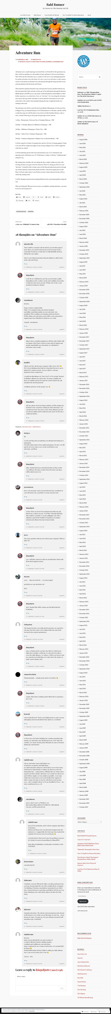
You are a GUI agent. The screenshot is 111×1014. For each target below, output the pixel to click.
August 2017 (83, 353)
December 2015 (84, 428)
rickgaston (28, 625)
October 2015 (83, 436)
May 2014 (82, 495)
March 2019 (83, 278)
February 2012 (83, 601)
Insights (22, 61)
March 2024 (83, 159)
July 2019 (82, 266)
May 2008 (82, 779)
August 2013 (83, 530)
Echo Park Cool (82, 954)
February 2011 (83, 649)
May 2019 (82, 274)
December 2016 (84, 384)
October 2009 (83, 712)
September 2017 (84, 349)
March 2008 (83, 787)
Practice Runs (41, 61)
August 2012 (83, 578)
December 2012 (84, 562)
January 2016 (83, 424)
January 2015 (83, 463)
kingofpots (37, 59)
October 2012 (83, 570)
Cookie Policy (32, 1011)
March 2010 (83, 692)
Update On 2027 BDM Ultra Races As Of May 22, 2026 (89, 117)
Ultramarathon (57, 61)
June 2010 (82, 680)
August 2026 (83, 139)
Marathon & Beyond (83, 966)
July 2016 (82, 404)
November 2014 (84, 471)
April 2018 (82, 321)
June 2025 (82, 155)
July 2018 (82, 309)
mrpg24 (27, 433)
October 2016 (83, 392)
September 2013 (84, 526)
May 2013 (82, 542)
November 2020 (84, 218)
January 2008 (83, 795)
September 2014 (84, 479)
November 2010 (84, 661)
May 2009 (82, 732)
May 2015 (82, 447)
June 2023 (82, 171)
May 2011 (82, 637)
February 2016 (83, 420)
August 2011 (83, 625)
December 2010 (84, 657)
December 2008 (84, 752)
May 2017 (82, 365)
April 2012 (82, 594)
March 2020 (83, 238)
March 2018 (83, 325)
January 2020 (83, 246)
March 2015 (83, 455)
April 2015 (82, 451)
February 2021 (83, 211)
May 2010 (82, 684)
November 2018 (84, 293)
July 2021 (82, 203)
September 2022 (84, 187)
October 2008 (83, 759)
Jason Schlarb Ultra (83, 962)
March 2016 (83, 416)
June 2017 (82, 361)
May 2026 (82, 147)
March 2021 (83, 207)
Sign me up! (82, 901)
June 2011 (82, 633)
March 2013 (83, 550)
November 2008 (84, 756)
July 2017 (82, 357)
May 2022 (82, 195)
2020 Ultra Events (25, 15)
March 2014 (83, 503)
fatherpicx (28, 880)
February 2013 (83, 554)
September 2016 (84, 396)
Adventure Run (21, 211)
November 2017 (84, 341)
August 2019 (83, 262)
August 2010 (83, 673)
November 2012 (84, 566)
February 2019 (83, 282)
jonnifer (27, 363)
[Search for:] (89, 77)
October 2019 (83, 254)
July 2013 (82, 534)
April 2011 (82, 641)
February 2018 (83, 329)
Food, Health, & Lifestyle (52, 15)
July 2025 (82, 151)
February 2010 (83, 696)
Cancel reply (56, 970)
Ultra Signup (81, 993)
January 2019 (83, 286)
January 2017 (83, 380)
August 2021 (83, 199)
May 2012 (82, 590)
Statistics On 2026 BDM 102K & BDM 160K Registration (89, 101)
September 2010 (84, 669)
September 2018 (84, 301)
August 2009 (83, 720)
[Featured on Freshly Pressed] (83, 67)
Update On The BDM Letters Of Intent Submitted (87, 122)
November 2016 (84, 388)
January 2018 (83, 333)
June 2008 (82, 775)
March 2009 (83, 740)
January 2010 (83, 700)
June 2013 (82, 538)
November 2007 (84, 803)
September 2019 (84, 258)
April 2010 (82, 688)
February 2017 (83, 376)
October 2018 (83, 297)
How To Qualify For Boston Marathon (73, 15)
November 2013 (84, 519)
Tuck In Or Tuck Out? (83, 839)
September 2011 (84, 621)
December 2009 (84, 704)
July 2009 (82, 724)
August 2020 (83, 226)
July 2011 (82, 629)
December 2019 (84, 250)
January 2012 (83, 605)
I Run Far (80, 958)
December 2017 (84, 337)
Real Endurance (82, 974)
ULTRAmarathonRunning (85, 997)
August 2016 (83, 400)
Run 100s (80, 978)
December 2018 (84, 289)
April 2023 (82, 175)
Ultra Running (81, 989)
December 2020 (84, 214)
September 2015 (84, 440)
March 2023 (83, 179)
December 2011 (84, 609)
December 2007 (84, 799)
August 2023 (83, 167)
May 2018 (82, 317)
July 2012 (82, 582)
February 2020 (83, 242)
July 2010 (82, 677)
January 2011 (83, 653)
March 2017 (83, 372)
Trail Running (81, 985)
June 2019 (82, 270)
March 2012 (83, 598)
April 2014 (82, 499)
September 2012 (84, 574)
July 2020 (82, 230)
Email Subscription (85, 882)
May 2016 (82, 408)
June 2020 (82, 234)
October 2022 (83, 183)
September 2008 (84, 763)
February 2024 (83, 163)
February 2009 (83, 744)
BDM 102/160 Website (84, 938)
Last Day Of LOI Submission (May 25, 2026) (88, 111)
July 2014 (82, 487)
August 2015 (83, 444)
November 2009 (84, 708)
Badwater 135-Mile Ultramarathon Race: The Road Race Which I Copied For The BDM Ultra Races (89, 94)
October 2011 (83, 617)
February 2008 (83, 791)
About (89, 15)
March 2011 (83, 645)
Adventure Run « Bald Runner (31, 427)
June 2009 (82, 728)
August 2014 (83, 483)
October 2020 (83, 222)
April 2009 (82, 736)
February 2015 (83, 459)
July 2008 (82, 771)
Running (49, 61)
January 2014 (83, 511)
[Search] (99, 77)
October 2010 (83, 665)
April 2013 (82, 546)
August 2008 (83, 767)
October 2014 (83, 475)
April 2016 (82, 412)
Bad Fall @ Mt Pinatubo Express (87, 836)
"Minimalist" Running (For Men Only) (88, 849)
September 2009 (84, 716)
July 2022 (82, 191)
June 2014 (82, 491)
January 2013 (83, 558)
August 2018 (83, 305)
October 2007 (83, 807)
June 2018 (82, 313)
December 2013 (84, 515)
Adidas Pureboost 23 (84, 106)
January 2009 (83, 748)
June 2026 (82, 143)
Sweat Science (81, 982)
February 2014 (83, 507)
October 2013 (83, 522)
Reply (63, 267)
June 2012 (82, 586)
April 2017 (82, 368)
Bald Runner (55, 4)
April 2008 (82, 783)
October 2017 (83, 345)
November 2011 (84, 613)
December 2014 (84, 467)
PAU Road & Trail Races (84, 970)
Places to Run (30, 61)
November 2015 (84, 432)
